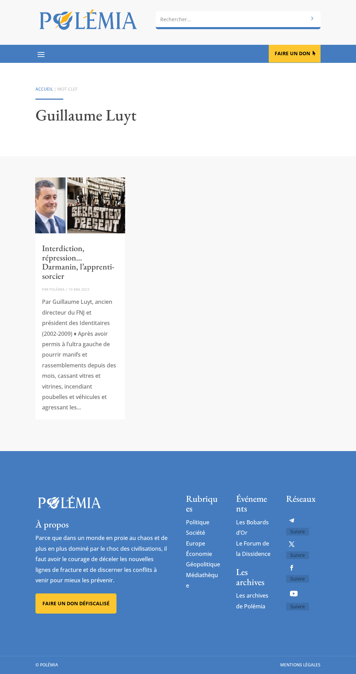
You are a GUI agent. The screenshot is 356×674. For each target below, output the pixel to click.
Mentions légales (300, 665)
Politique (197, 522)
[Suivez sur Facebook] (291, 567)
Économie (199, 554)
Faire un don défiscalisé (76, 603)
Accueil (44, 89)
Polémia (56, 289)
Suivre (297, 531)
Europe (195, 543)
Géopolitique (203, 564)
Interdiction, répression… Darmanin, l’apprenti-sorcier (78, 262)
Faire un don (292, 53)
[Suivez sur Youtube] (293, 593)
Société (195, 532)
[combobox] (238, 19)
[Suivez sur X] (291, 544)
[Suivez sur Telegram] (291, 520)
